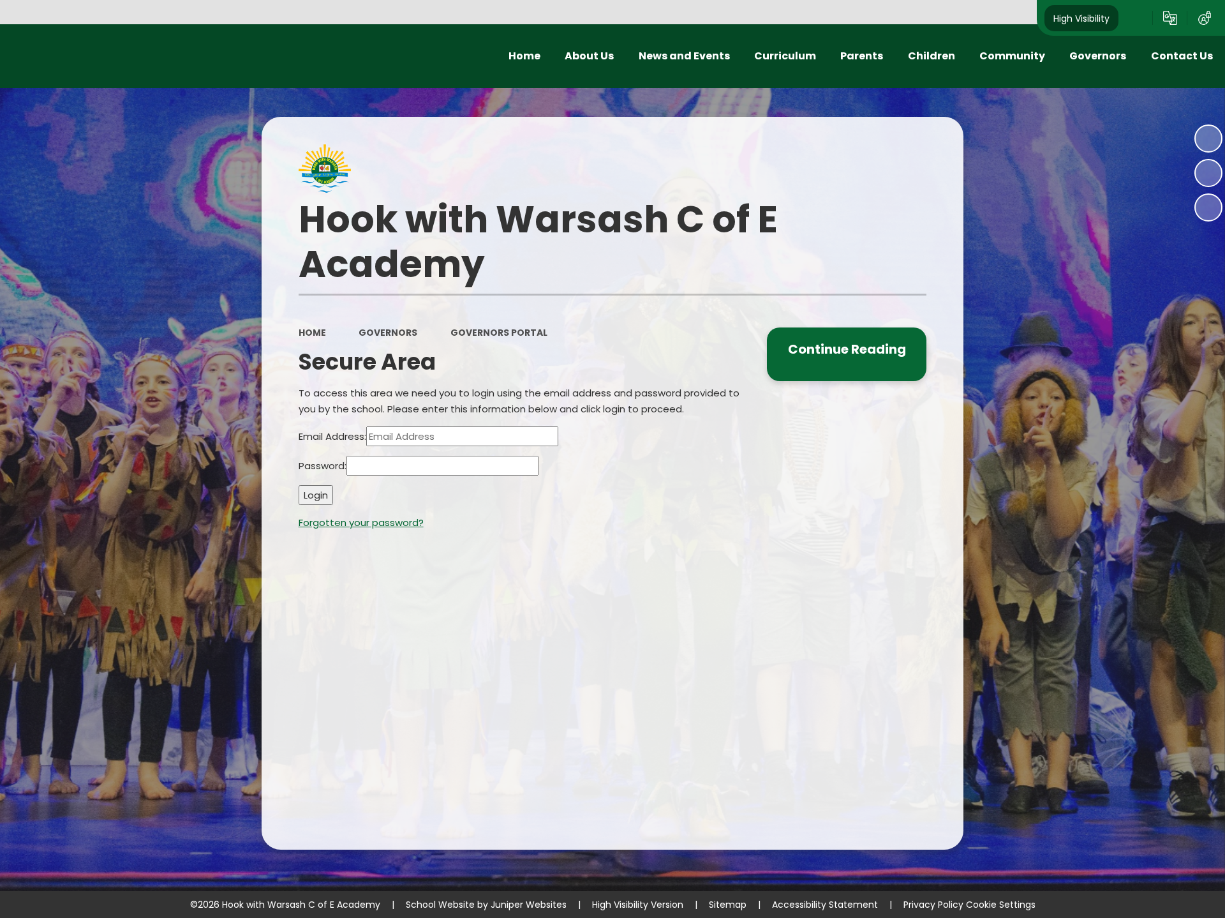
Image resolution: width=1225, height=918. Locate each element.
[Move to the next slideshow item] (1208, 207)
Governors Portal (498, 332)
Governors (388, 332)
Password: (322, 465)
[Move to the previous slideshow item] (1208, 173)
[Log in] (1204, 18)
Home (312, 332)
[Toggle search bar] (1135, 18)
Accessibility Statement (825, 904)
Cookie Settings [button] (1001, 904)
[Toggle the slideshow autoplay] (1208, 138)
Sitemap (727, 904)
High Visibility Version (637, 904)
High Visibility (1081, 17)
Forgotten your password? (361, 522)
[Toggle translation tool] (1170, 18)
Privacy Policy (933, 904)
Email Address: (332, 436)
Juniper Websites (529, 904)
